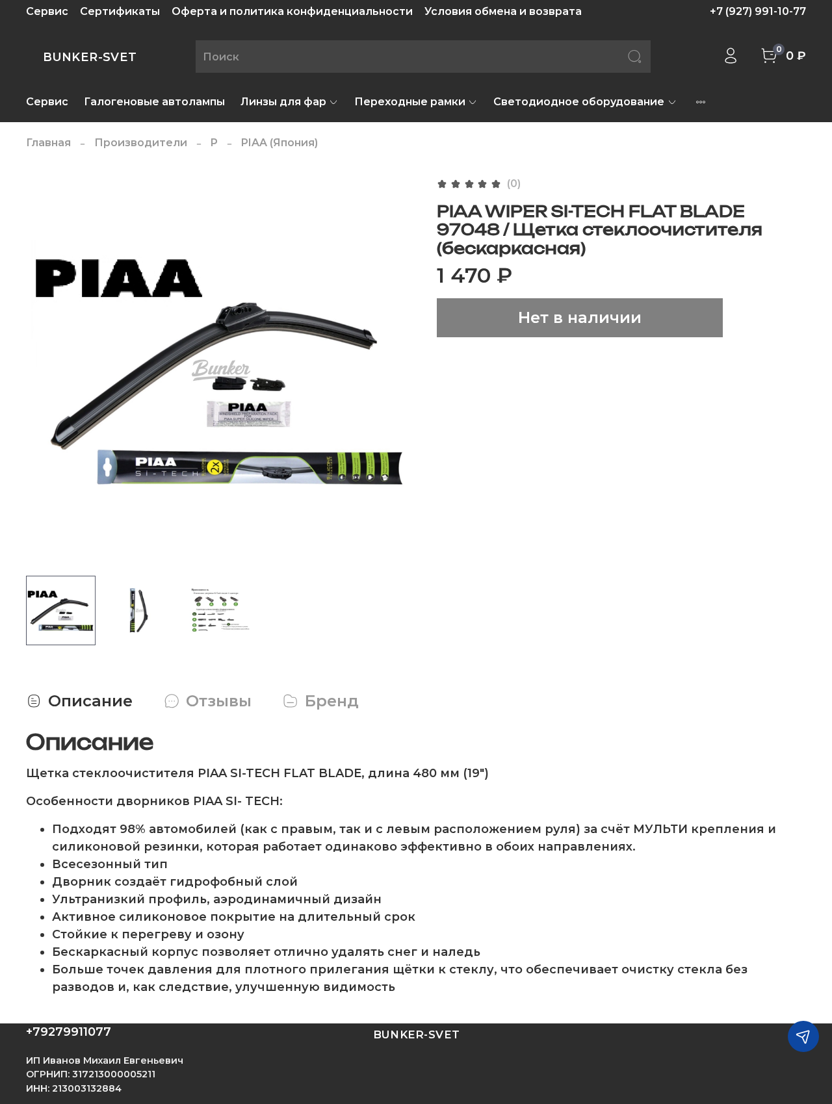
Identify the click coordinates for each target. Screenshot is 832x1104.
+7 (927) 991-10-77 (758, 11)
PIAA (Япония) (279, 142)
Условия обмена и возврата (503, 11)
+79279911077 (68, 1032)
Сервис (47, 11)
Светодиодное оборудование (578, 102)
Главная (48, 142)
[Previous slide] (46, 370)
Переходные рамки (409, 102)
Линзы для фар (283, 102)
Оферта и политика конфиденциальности (292, 11)
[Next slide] (395, 370)
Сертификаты (120, 11)
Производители (140, 142)
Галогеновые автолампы (154, 102)
